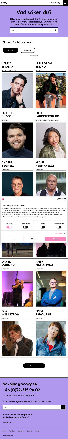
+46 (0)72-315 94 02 (21, 389)
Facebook (12, 431)
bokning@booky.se (20, 383)
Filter (11, 50)
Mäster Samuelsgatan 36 (25, 395)
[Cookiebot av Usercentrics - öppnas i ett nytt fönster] (58, 199)
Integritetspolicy (8, 435)
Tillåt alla (55, 239)
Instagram (21, 431)
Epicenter (7, 395)
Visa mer (33, 366)
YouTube (37, 431)
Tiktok (4, 431)
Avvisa (12, 239)
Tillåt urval (34, 239)
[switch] (25, 227)
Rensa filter (27, 50)
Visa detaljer (58, 233)
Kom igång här (7, 422)
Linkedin (29, 431)
